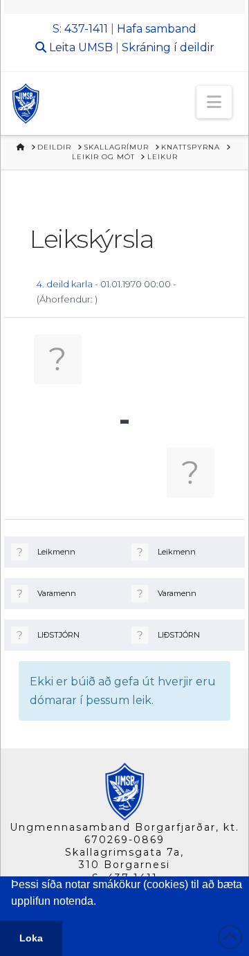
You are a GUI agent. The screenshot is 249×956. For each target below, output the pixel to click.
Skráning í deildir (168, 47)
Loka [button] (31, 938)
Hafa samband (156, 28)
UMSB (95, 47)
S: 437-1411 (80, 28)
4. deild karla (65, 283)
